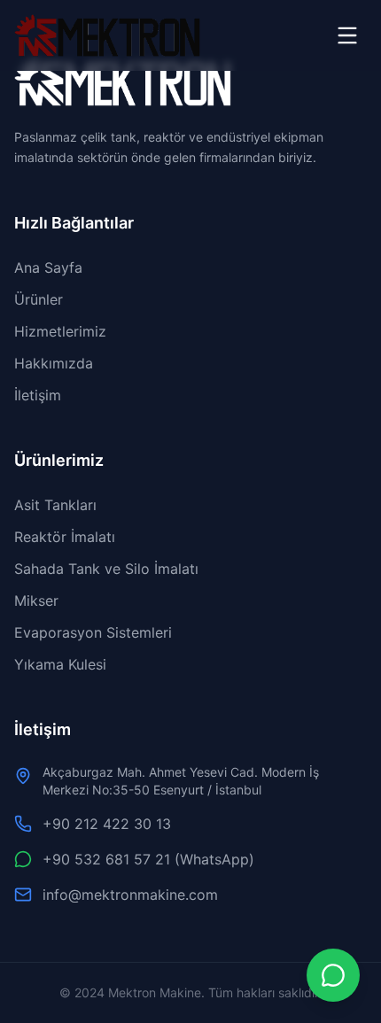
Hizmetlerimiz (60, 331)
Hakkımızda (53, 363)
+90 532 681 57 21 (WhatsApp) (148, 859)
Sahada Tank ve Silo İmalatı (106, 568)
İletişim (37, 395)
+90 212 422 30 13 (107, 824)
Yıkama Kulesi (60, 664)
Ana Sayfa (48, 267)
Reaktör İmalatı (64, 537)
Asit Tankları (55, 505)
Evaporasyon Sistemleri (93, 632)
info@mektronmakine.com (130, 894)
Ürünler (38, 299)
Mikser (36, 600)
